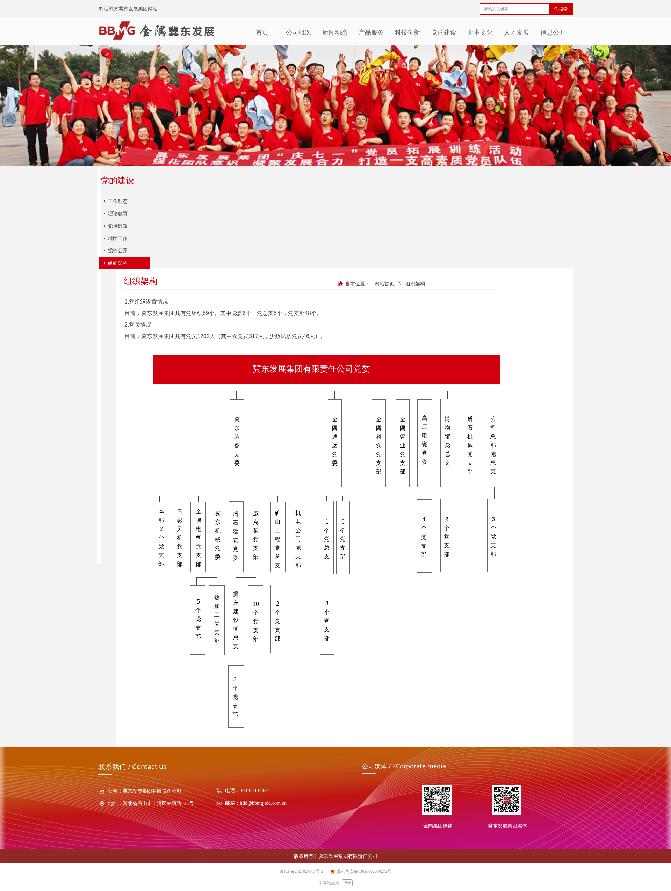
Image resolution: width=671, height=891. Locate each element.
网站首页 (384, 283)
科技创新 (407, 32)
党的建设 (443, 32)
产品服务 (371, 32)
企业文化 (480, 32)
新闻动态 (334, 32)
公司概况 (298, 32)
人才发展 (516, 32)
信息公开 (552, 32)
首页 (262, 32)
